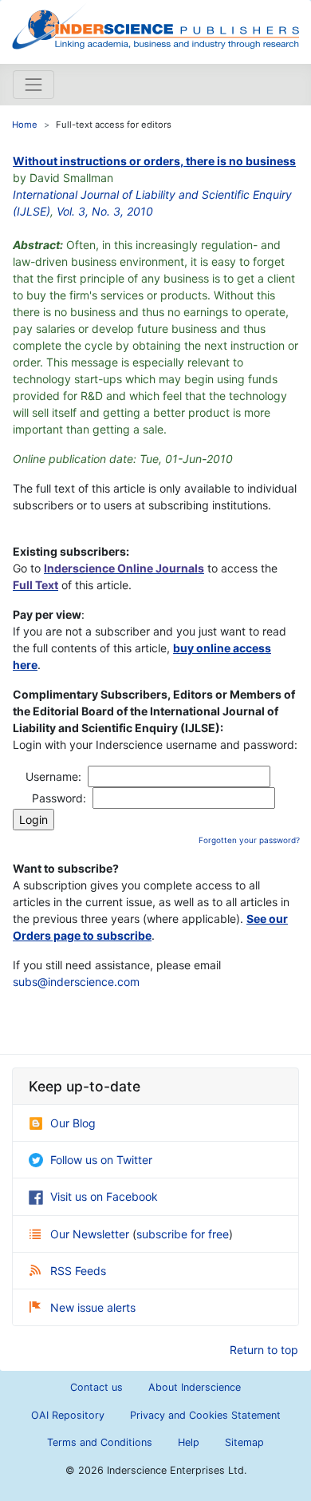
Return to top (264, 1349)
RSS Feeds (78, 1270)
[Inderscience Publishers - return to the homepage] (155, 25)
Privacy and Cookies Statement (205, 1415)
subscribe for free (182, 1234)
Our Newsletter (91, 1234)
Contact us (96, 1387)
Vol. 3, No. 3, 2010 (105, 211)
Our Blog (73, 1123)
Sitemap (244, 1442)
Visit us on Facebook (104, 1196)
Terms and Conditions (99, 1442)
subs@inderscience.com (76, 981)
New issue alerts (93, 1307)
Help (188, 1442)
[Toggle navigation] (33, 84)
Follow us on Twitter (101, 1159)
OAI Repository (67, 1415)
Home (24, 124)
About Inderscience (194, 1387)
